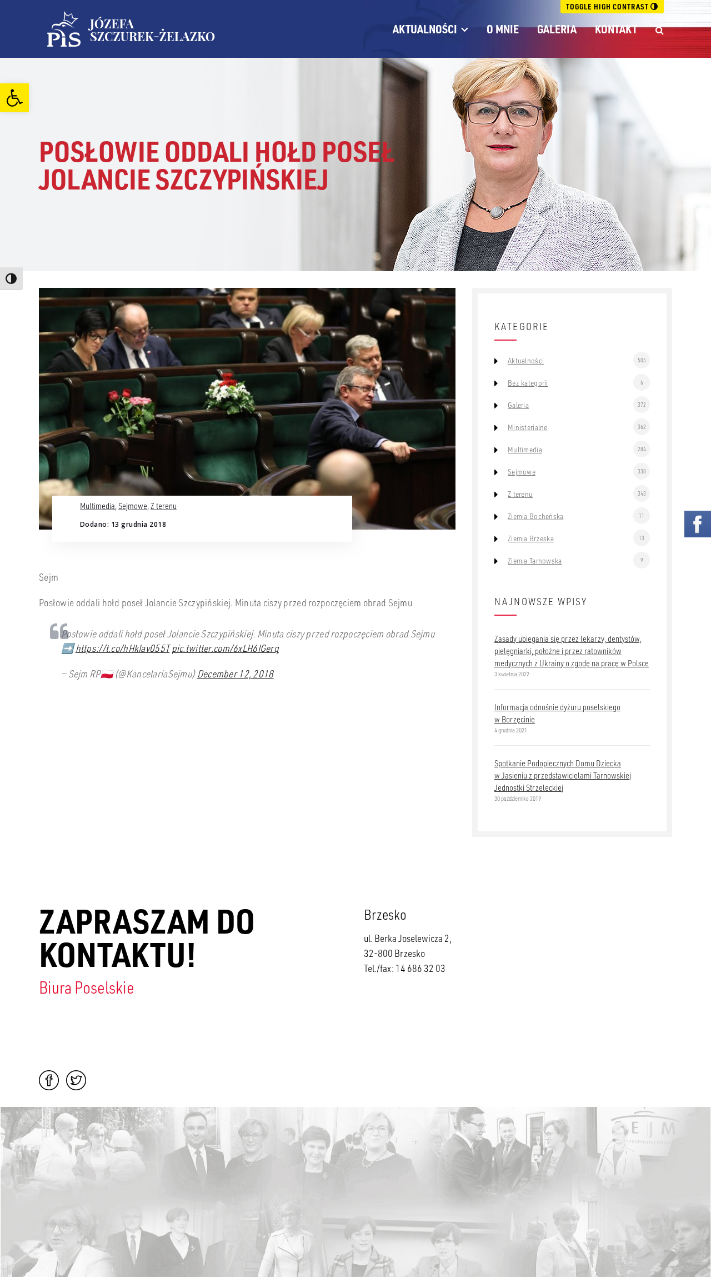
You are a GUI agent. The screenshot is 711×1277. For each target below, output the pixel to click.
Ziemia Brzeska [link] (531, 538)
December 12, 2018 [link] (235, 673)
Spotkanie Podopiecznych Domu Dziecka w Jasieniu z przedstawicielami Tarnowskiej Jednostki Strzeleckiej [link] (562, 775)
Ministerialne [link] (528, 427)
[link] (14, 97)
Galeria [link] (557, 29)
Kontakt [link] (616, 29)
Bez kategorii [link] (528, 383)
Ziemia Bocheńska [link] (535, 516)
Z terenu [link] (164, 505)
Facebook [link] (49, 1080)
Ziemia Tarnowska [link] (535, 561)
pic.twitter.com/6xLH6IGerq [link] (225, 648)
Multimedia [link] (97, 505)
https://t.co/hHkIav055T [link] (123, 648)
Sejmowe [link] (132, 505)
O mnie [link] (503, 29)
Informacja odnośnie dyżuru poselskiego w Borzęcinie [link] (557, 713)
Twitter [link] (76, 1080)
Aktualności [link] (425, 29)
